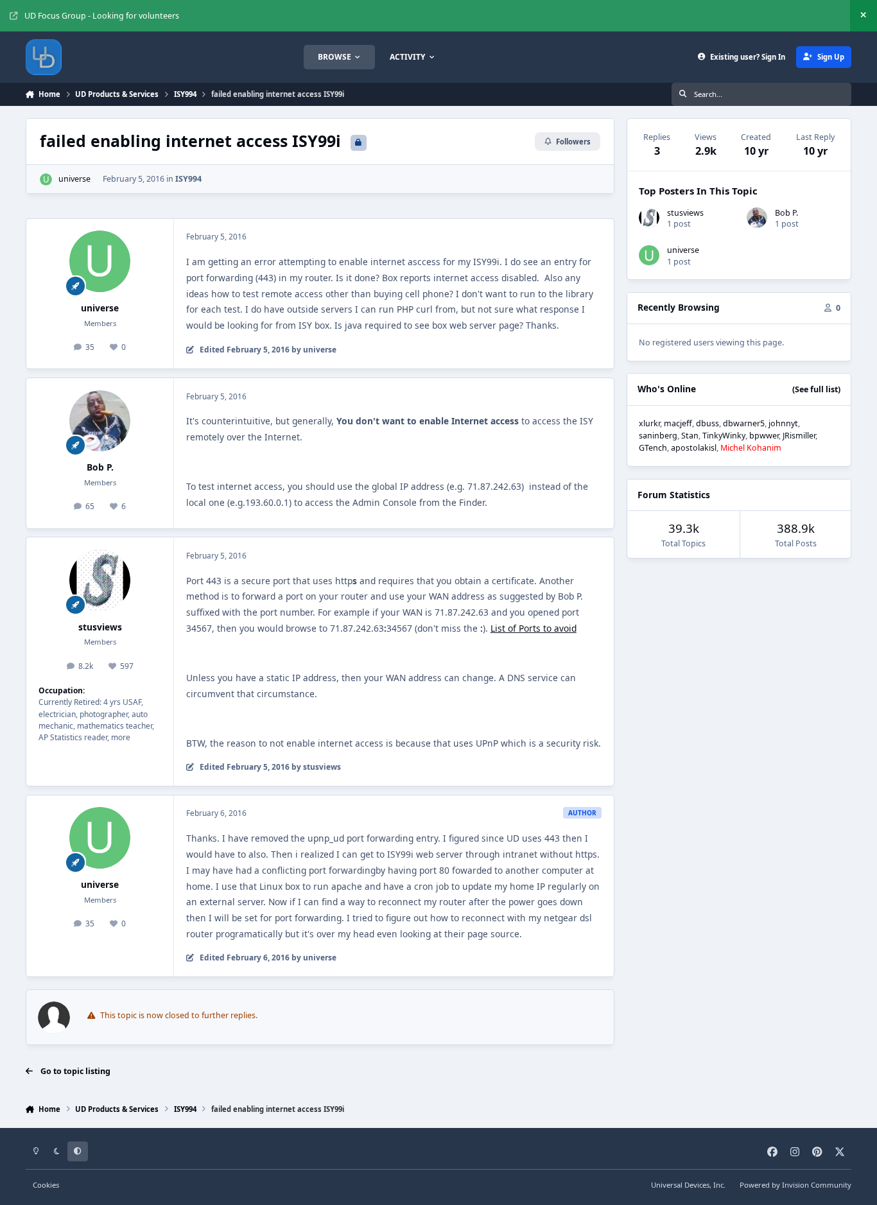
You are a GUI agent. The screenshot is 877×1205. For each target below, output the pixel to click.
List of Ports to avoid (534, 628)
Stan (690, 435)
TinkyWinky (723, 435)
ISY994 (188, 178)
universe (74, 178)
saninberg (658, 435)
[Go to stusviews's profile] (100, 580)
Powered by (795, 1185)
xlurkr (649, 423)
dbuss (707, 423)
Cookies (46, 1185)
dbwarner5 (744, 423)
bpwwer (764, 435)
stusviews (100, 627)
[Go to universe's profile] (46, 179)
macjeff (678, 423)
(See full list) (816, 389)
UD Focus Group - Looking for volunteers (101, 15)
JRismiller (799, 435)
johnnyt (783, 423)
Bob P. (100, 467)
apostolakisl (693, 447)
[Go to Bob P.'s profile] (100, 421)
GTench (653, 447)
